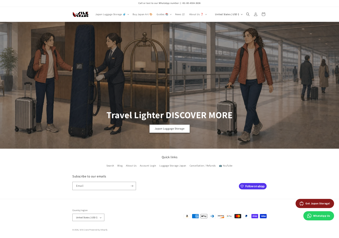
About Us (131, 165)
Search (110, 165)
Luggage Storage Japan (172, 165)
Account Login (148, 165)
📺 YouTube (225, 165)
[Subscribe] (132, 186)
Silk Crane (84, 230)
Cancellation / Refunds (203, 165)
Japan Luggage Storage (170, 128)
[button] (112, 14)
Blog (120, 165)
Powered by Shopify (98, 230)
